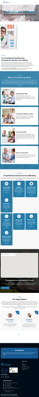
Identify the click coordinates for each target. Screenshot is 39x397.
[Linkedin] (8, 377)
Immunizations (6, 203)
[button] (35, 2)
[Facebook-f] (1, 377)
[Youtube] (6, 377)
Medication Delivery (31, 219)
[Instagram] (4, 377)
